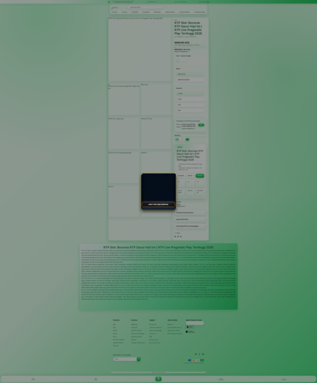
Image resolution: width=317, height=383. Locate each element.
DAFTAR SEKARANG (158, 204)
